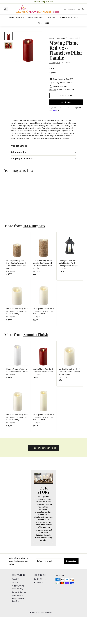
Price (51, 68)
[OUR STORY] (43, 478)
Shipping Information (22, 158)
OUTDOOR (52, 17)
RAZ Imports (54, 62)
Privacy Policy (17, 595)
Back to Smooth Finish (45, 448)
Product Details (19, 145)
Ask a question (19, 152)
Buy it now (66, 102)
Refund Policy (17, 589)
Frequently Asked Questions (19, 599)
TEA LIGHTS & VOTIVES (69, 17)
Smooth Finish (73, 38)
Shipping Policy (18, 585)
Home (51, 38)
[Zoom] (28, 46)
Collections (61, 38)
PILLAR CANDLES (15, 17)
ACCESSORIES (43, 23)
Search (15, 582)
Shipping (52, 90)
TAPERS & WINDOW (35, 17)
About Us (16, 579)
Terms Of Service (19, 592)
